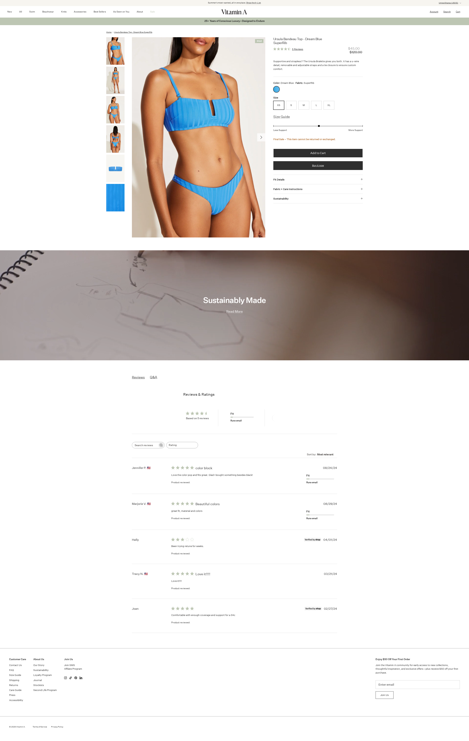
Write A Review (285, 418)
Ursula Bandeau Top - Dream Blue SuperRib (133, 32)
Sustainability (281, 198)
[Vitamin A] (234, 12)
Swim (32, 11)
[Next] (261, 137)
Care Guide (15, 690)
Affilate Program (73, 668)
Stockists (38, 685)
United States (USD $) (448, 3)
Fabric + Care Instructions (287, 189)
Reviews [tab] (138, 377)
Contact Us (15, 665)
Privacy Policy (57, 727)
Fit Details (279, 179)
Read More (234, 311)
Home (109, 32)
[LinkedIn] (81, 677)
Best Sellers (100, 11)
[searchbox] (145, 445)
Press (12, 695)
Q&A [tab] (153, 377)
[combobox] (182, 445)
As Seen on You (121, 11)
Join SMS (69, 665)
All (20, 11)
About (140, 11)
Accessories (80, 11)
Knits (64, 11)
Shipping (14, 680)
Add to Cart (318, 153)
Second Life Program (45, 690)
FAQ (11, 670)
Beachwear (48, 11)
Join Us (384, 695)
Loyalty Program (42, 675)
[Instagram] (65, 677)
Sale (152, 11)
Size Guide (281, 117)
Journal (37, 680)
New (9, 11)
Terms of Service (40, 727)
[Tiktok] (70, 677)
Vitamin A (20, 727)
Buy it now (318, 165)
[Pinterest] (75, 677)
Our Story (38, 665)
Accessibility (16, 700)
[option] (198, 137)
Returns (13, 685)
